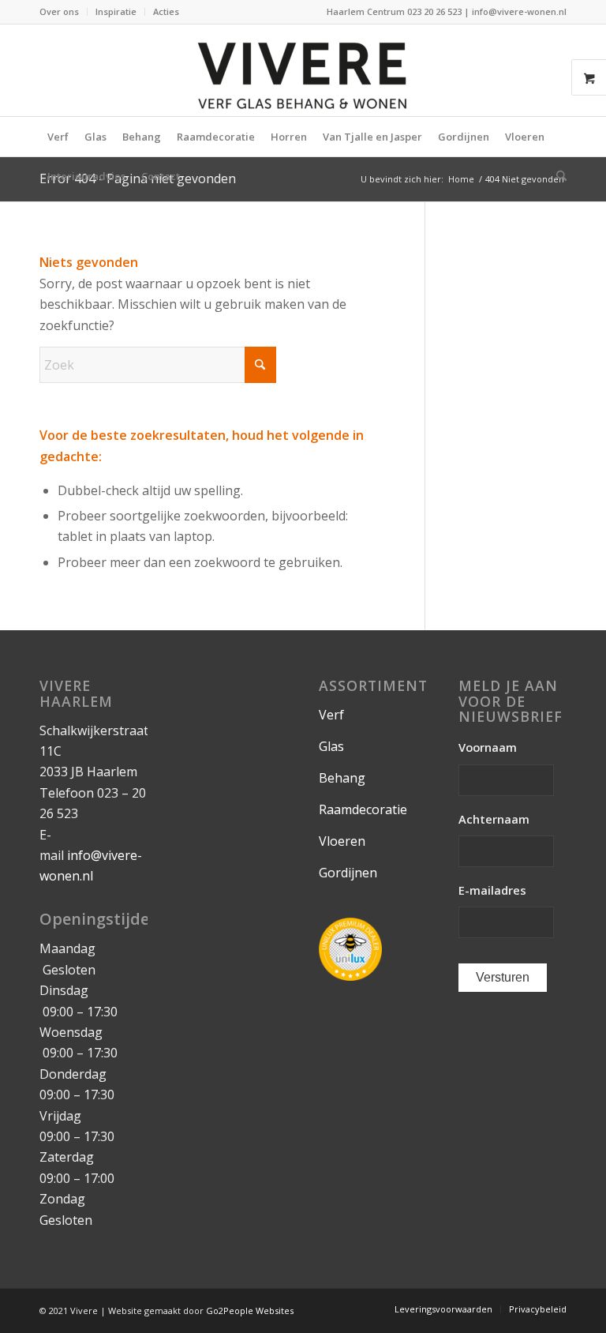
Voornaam (487, 747)
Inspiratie (116, 11)
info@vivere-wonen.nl (519, 11)
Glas (331, 746)
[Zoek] (557, 176)
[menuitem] (63, 12)
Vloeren (342, 841)
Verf (331, 714)
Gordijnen (348, 872)
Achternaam (493, 819)
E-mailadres (492, 890)
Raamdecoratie (363, 809)
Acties (166, 11)
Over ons (59, 11)
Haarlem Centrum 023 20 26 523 (395, 11)
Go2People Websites (250, 1310)
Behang (342, 778)
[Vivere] (303, 70)
